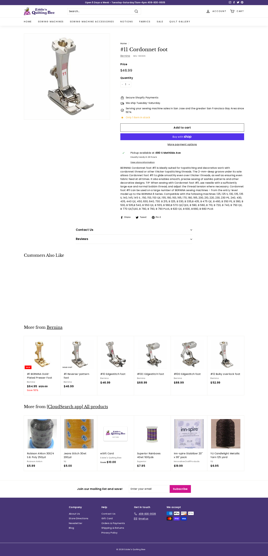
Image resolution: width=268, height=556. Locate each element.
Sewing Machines (51, 21)
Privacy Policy (109, 532)
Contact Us (108, 513)
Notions (126, 21)
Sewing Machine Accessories (92, 21)
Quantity (126, 78)
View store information (142, 162)
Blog (71, 527)
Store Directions (78, 518)
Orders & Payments (113, 523)
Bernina (125, 56)
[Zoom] (67, 77)
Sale (160, 21)
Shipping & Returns (112, 527)
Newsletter (75, 523)
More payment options (182, 144)
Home (28, 21)
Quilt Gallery (179, 21)
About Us (74, 513)
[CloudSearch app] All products (77, 406)
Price (123, 64)
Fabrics (145, 21)
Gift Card (107, 518)
